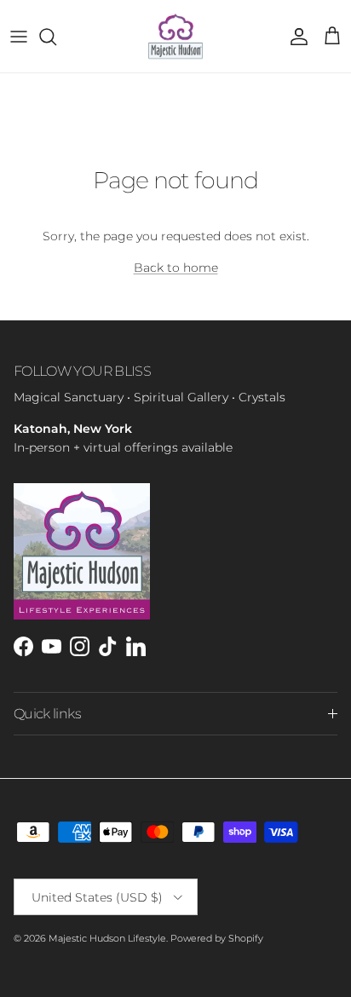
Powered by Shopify (216, 938)
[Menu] (18, 36)
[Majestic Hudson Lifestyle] (175, 36)
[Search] (56, 36)
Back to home (176, 267)
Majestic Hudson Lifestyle (107, 938)
